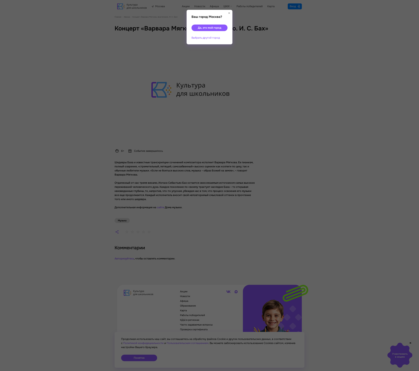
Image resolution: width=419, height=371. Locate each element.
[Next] (413, 185)
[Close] (229, 13)
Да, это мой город (209, 27)
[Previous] (7, 185)
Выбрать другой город (205, 37)
